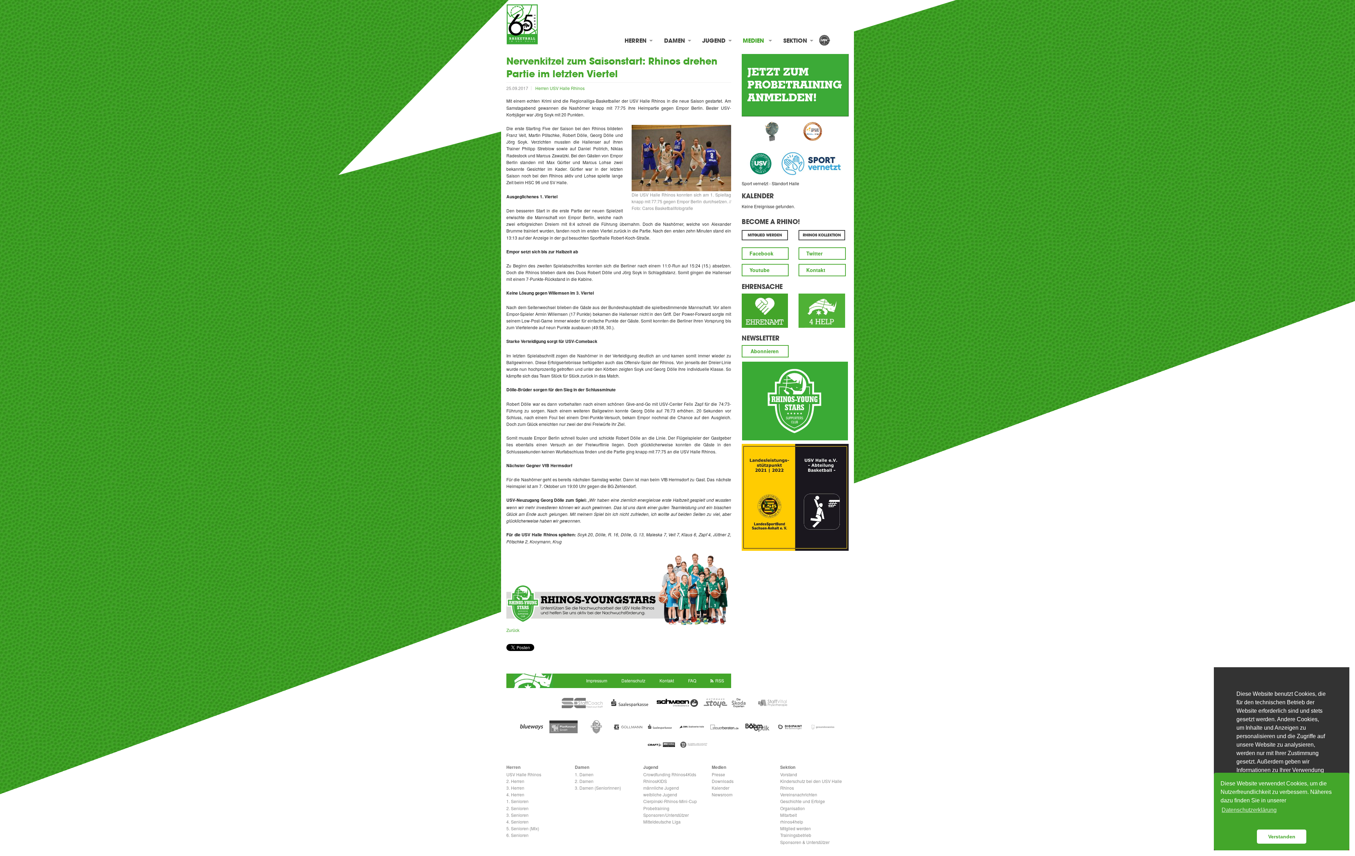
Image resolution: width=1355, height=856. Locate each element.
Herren (635, 40)
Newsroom (722, 794)
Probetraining (656, 808)
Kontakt (815, 269)
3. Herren (515, 788)
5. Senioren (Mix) (522, 828)
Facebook (761, 253)
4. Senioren (517, 822)
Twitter (814, 253)
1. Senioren (517, 801)
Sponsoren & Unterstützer (805, 842)
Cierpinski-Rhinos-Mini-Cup (670, 801)
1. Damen (584, 774)
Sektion (795, 40)
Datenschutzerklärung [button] (1249, 810)
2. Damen (584, 781)
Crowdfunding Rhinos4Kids (669, 774)
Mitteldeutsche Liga (662, 822)
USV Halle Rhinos (567, 88)
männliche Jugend (661, 788)
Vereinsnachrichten (798, 794)
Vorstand (788, 774)
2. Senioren (517, 808)
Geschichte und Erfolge (802, 801)
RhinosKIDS (655, 781)
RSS (719, 680)
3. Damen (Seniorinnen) (598, 788)
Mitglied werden (795, 828)
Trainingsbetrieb (795, 835)
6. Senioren (517, 835)
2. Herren (515, 781)
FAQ (692, 680)
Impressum (596, 680)
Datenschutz (633, 680)
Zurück (512, 630)
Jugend (713, 40)
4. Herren (515, 794)
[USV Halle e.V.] (824, 40)
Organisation (792, 808)
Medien (753, 40)
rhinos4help (791, 822)
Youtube (759, 269)
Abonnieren (765, 351)
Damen (674, 40)
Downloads (723, 781)
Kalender (758, 196)
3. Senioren (517, 815)
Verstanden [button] (1281, 836)
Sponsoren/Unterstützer (666, 815)
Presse (718, 774)
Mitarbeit (788, 815)
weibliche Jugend (660, 794)
